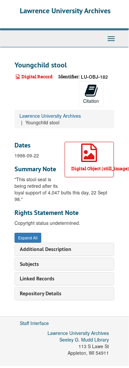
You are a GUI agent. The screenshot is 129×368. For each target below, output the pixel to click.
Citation (91, 101)
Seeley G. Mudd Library (84, 339)
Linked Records (37, 278)
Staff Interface (34, 323)
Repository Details (40, 293)
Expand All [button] (28, 237)
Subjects (29, 264)
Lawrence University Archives (65, 10)
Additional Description (45, 249)
